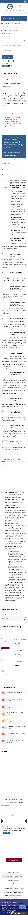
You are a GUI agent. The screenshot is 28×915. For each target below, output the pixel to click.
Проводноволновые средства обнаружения (13, 892)
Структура (6, 79)
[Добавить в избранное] (24, 40)
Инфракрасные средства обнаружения (13, 895)
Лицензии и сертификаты (14, 803)
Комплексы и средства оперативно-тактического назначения (13, 879)
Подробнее (17, 643)
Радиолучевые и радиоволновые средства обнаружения (13, 889)
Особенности (6, 86)
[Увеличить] (14, 40)
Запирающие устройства (13, 897)
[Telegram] (11, 66)
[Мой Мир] (7, 66)
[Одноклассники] (5, 66)
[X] (9, 66)
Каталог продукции (9, 18)
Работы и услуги (17, 799)
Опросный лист (14, 860)
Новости (7, 799)
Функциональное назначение (11, 83)
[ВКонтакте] (3, 66)
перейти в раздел (5, 805)
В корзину (8, 57)
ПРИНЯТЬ (22, 907)
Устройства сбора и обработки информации (13, 883)
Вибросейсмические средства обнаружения (13, 885)
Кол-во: (5, 61)
